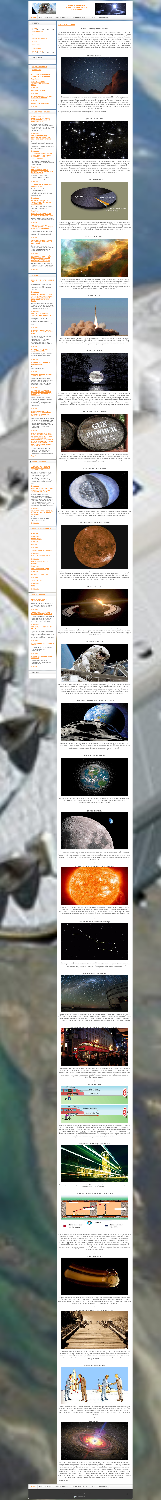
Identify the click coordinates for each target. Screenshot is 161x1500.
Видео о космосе (37, 35)
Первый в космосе (66, 25)
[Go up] (127, 1494)
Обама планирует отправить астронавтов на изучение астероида (42, 512)
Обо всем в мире (38, 594)
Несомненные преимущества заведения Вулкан (42, 350)
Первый (34, 544)
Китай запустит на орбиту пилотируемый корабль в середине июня (41, 468)
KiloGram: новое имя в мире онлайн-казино (41, 185)
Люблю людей (36, 539)
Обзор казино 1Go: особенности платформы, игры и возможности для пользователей (41, 119)
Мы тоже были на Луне (39, 574)
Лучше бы (34, 533)
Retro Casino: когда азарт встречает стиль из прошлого (42, 214)
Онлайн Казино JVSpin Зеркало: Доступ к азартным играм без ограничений (42, 227)
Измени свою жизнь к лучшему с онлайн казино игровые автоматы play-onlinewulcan (41, 413)
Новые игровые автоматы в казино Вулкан (41, 374)
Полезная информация (39, 38)
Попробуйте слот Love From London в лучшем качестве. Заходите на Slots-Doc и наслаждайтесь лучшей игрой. (41, 298)
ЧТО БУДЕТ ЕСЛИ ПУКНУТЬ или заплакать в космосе (41, 97)
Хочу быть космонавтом (40, 556)
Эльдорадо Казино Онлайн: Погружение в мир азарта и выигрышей (41, 241)
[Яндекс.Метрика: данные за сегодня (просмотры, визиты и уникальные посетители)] (79, 1497)
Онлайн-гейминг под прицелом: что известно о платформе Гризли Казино (41, 137)
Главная (35, 28)
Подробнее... (35, 79)
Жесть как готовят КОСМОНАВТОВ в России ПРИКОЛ (40, 83)
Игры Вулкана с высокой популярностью (40, 363)
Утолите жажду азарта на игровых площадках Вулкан (41, 613)
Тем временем (36, 580)
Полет (33, 586)
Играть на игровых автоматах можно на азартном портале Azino (42, 331)
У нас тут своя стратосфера (41, 550)
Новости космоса (37, 31)
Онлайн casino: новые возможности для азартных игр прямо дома (42, 171)
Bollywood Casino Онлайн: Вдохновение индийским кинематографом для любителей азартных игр (41, 259)
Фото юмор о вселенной (41, 528)
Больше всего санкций (40, 569)
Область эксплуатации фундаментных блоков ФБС (41, 314)
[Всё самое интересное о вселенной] (43, 7)
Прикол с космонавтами (40, 103)
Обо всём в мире (37, 51)
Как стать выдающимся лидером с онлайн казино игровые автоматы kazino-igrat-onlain (41, 393)
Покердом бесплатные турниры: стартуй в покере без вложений (41, 202)
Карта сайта (36, 45)
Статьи (34, 41)
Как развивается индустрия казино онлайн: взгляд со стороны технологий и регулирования (41, 156)
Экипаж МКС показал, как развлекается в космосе (40, 75)
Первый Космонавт (38, 90)
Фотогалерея (36, 48)
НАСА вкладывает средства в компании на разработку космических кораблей (42, 490)
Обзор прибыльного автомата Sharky (39, 600)
